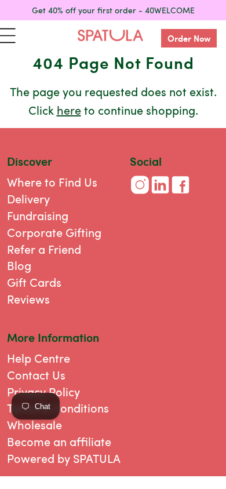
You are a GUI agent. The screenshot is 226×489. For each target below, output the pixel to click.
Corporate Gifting (54, 232)
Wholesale (34, 424)
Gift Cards (34, 282)
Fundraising (37, 215)
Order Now (189, 38)
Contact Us (36, 374)
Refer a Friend (44, 249)
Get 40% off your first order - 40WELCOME (113, 10)
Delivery (28, 198)
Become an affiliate (59, 441)
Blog (19, 265)
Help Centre (38, 358)
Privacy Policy (43, 391)
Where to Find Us (52, 181)
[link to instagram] (140, 194)
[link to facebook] (180, 194)
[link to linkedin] (160, 194)
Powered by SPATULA (64, 458)
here (69, 110)
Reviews (28, 298)
